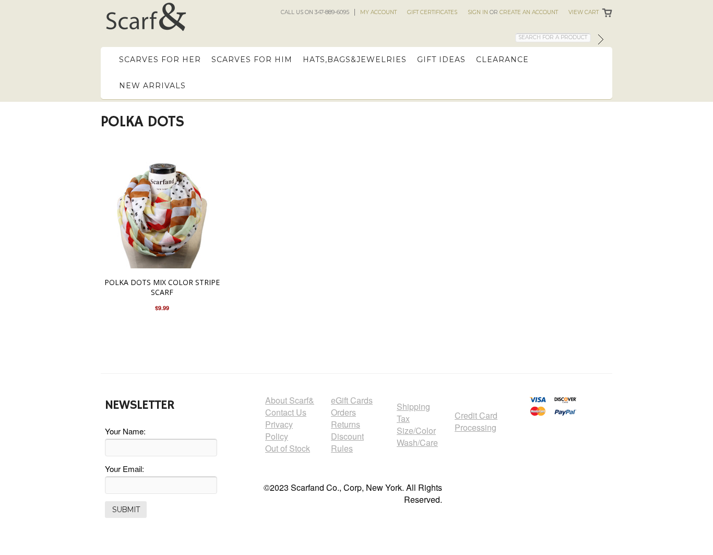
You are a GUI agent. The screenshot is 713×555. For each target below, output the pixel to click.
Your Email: (124, 468)
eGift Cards (352, 400)
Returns (345, 424)
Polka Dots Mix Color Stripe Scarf (162, 287)
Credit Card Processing (476, 421)
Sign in (478, 12)
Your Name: (125, 431)
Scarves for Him (251, 59)
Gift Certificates (432, 12)
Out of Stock (287, 448)
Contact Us (285, 412)
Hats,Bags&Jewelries (355, 59)
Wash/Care (417, 442)
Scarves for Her (160, 59)
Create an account (529, 12)
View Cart (583, 12)
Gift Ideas (441, 59)
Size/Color (416, 430)
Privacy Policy (279, 430)
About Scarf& (289, 400)
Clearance (502, 59)
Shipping (413, 406)
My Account (378, 12)
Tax (403, 418)
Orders (343, 412)
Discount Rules (347, 442)
